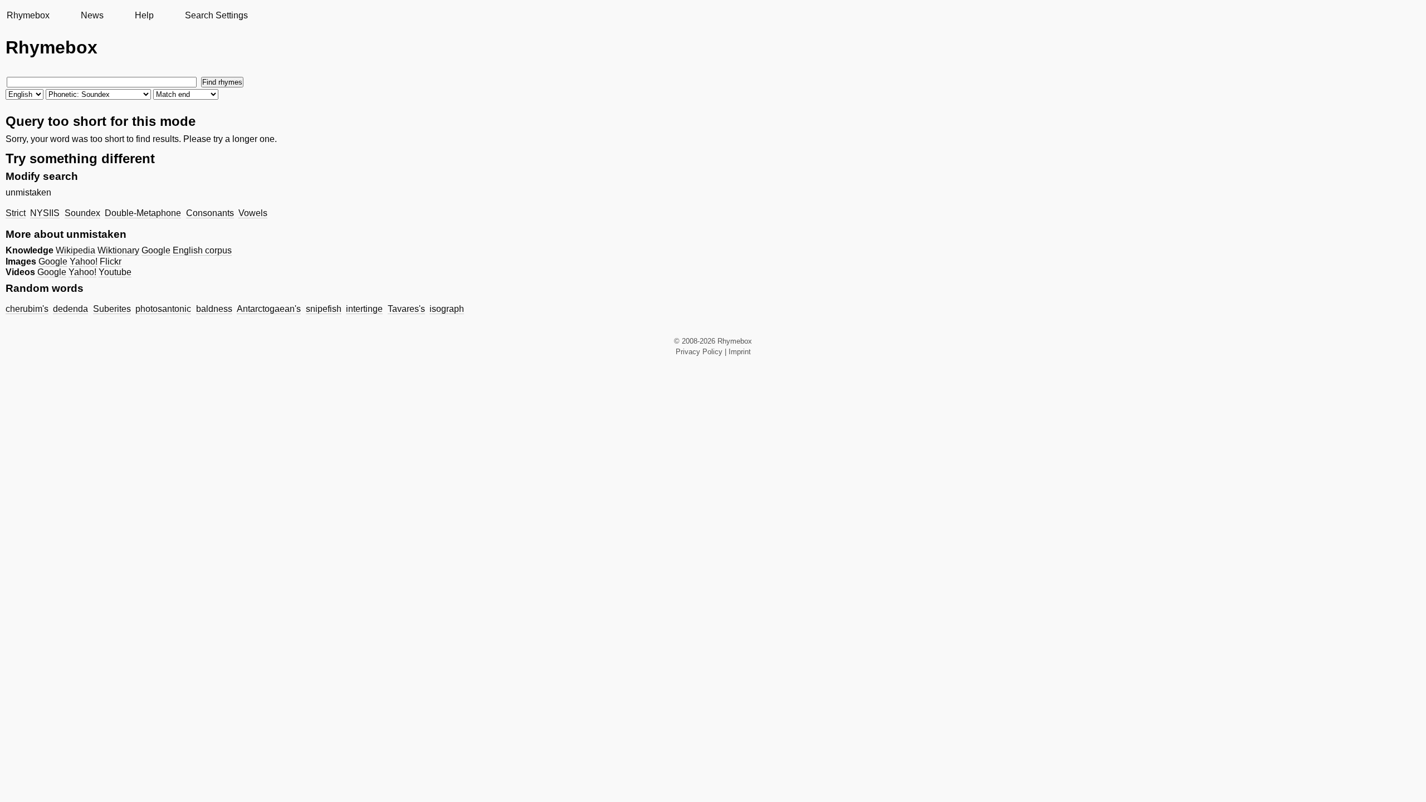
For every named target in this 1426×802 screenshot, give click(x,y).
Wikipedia (75, 250)
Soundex (82, 213)
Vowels (252, 213)
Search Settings (216, 15)
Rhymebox (28, 15)
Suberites (112, 309)
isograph (446, 309)
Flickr (110, 261)
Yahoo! (83, 261)
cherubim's (27, 309)
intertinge (364, 309)
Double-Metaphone (143, 213)
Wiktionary (118, 250)
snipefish (323, 309)
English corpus (202, 250)
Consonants (210, 213)
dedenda (70, 309)
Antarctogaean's (269, 309)
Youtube (115, 272)
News (92, 15)
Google (155, 250)
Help (144, 15)
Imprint (740, 352)
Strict (16, 213)
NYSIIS (45, 213)
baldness (214, 309)
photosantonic (163, 309)
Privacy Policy (699, 352)
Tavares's (406, 309)
